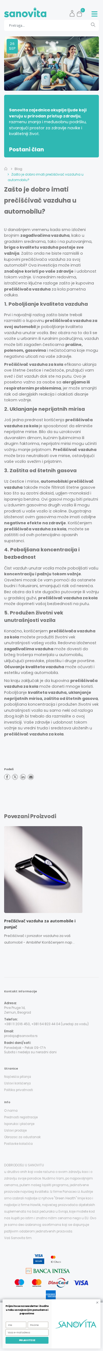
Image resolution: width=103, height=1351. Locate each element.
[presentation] (4, 887)
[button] (81, 12)
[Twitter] (15, 777)
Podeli (8, 769)
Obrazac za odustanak (22, 1137)
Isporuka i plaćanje (19, 1124)
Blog (18, 168)
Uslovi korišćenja (17, 1083)
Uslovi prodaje (15, 1130)
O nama (11, 1110)
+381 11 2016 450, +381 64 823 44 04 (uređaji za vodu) (46, 1024)
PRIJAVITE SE (27, 1340)
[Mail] (31, 777)
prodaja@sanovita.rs (21, 1036)
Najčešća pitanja (17, 1077)
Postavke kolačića (18, 1143)
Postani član (26, 149)
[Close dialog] (97, 1302)
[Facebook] (7, 777)
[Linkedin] (23, 777)
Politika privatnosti (18, 1090)
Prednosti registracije (21, 1117)
